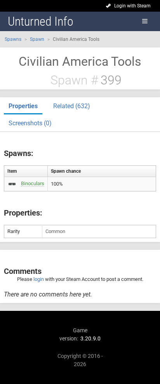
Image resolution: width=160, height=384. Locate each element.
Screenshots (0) (30, 123)
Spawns (13, 39)
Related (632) (71, 106)
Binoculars (32, 183)
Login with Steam (132, 6)
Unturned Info (40, 21)
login (38, 279)
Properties (23, 106)
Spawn (37, 39)
